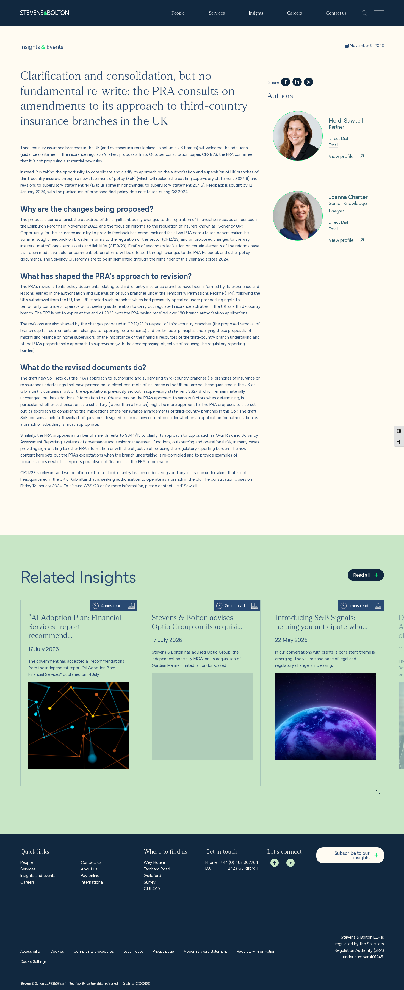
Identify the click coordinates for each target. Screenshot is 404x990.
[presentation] (376, 796)
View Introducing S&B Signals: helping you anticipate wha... (320, 604)
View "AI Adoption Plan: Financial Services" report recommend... (78, 604)
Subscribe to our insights (352, 855)
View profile (278, 107)
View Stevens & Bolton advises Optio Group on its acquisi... (198, 604)
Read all (361, 574)
